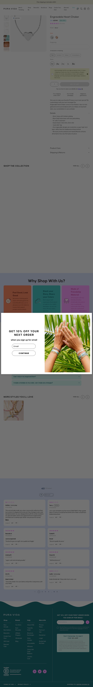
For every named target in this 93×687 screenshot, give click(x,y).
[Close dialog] (88, 316)
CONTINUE (24, 353)
